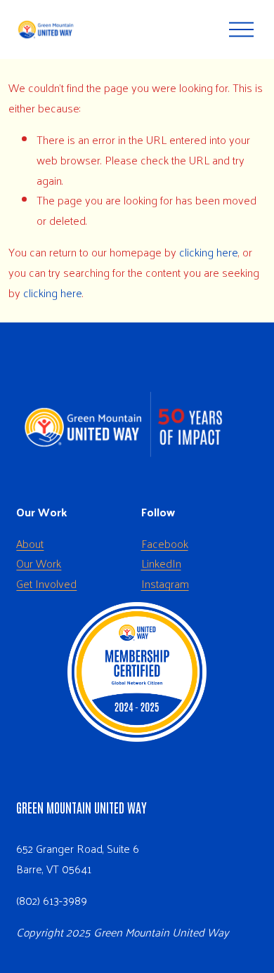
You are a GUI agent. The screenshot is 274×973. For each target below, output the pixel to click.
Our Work (38, 563)
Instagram (165, 584)
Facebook (164, 544)
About (30, 544)
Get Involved (46, 584)
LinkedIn (161, 563)
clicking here (208, 252)
